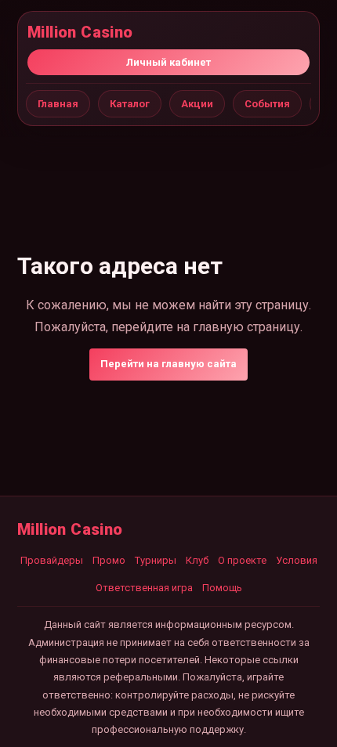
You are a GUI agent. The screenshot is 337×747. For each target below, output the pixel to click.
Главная (58, 104)
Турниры (155, 560)
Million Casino (80, 32)
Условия (296, 560)
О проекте (242, 560)
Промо (108, 560)
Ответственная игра (144, 588)
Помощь (222, 588)
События (267, 104)
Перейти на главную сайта (168, 364)
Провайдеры (51, 560)
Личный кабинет (168, 62)
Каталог (130, 104)
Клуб (197, 560)
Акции (197, 104)
